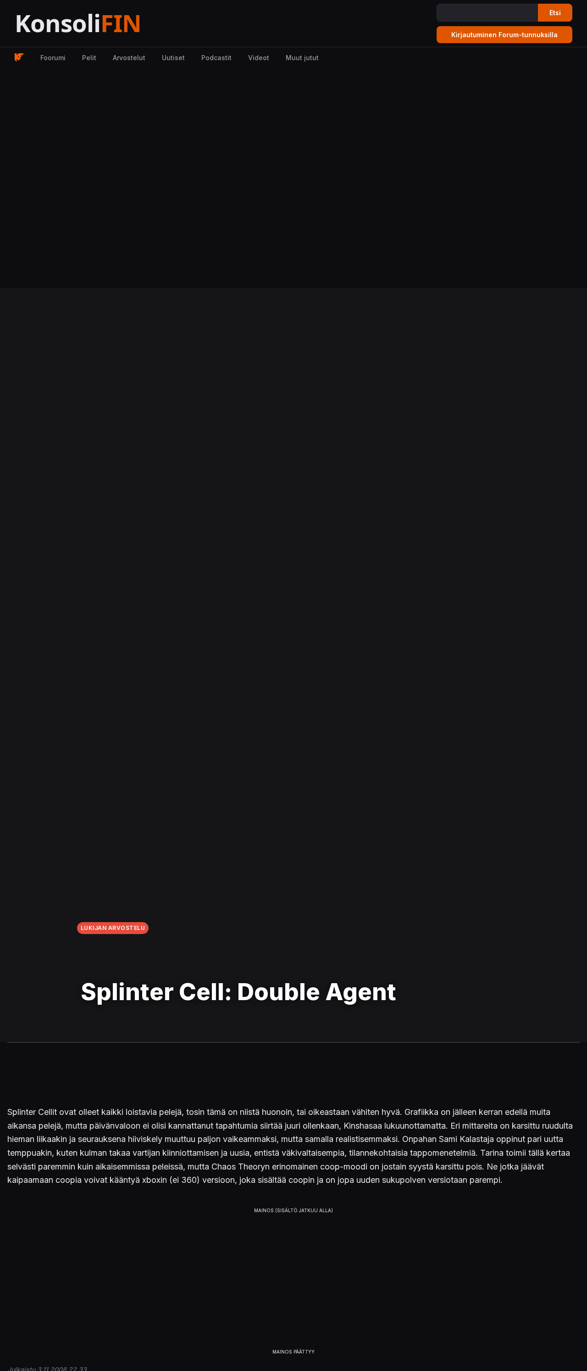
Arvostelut (129, 58)
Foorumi (53, 58)
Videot (258, 58)
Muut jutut (302, 58)
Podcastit (216, 58)
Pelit (89, 58)
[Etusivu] (101, 23)
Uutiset (173, 58)
